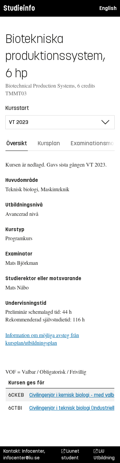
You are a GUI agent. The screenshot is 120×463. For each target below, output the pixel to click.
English (108, 8)
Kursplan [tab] (49, 143)
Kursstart (17, 108)
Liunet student (70, 454)
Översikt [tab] (16, 143)
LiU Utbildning (104, 454)
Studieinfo (19, 8)
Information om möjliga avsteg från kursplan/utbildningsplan (42, 338)
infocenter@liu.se (21, 458)
